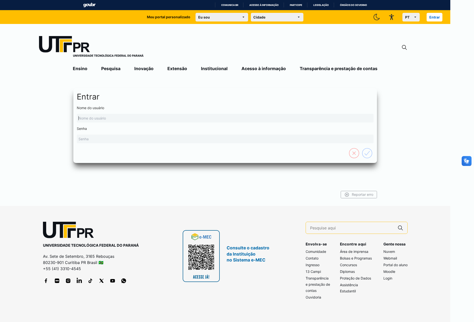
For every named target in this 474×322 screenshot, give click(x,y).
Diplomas (347, 271)
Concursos (348, 265)
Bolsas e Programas (356, 258)
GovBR (89, 5)
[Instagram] (68, 281)
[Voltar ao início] (70, 231)
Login (387, 278)
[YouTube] (113, 281)
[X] (101, 281)
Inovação (144, 68)
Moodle (389, 271)
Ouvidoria (313, 297)
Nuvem (389, 251)
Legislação (321, 5)
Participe (296, 5)
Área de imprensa (354, 251)
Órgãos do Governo (353, 5)
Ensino (80, 68)
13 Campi (313, 271)
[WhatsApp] (124, 281)
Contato (312, 258)
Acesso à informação (264, 5)
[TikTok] (90, 281)
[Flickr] (57, 281)
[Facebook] (46, 281)
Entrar (434, 17)
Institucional (214, 68)
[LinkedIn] (79, 281)
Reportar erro (362, 194)
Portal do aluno (395, 265)
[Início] (91, 47)
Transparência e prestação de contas (338, 68)
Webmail (390, 258)
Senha (82, 128)
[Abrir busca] (404, 47)
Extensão (177, 68)
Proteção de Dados (355, 278)
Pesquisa (110, 68)
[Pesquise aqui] (400, 228)
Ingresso (312, 265)
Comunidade (316, 251)
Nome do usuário (90, 108)
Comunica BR (229, 5)
